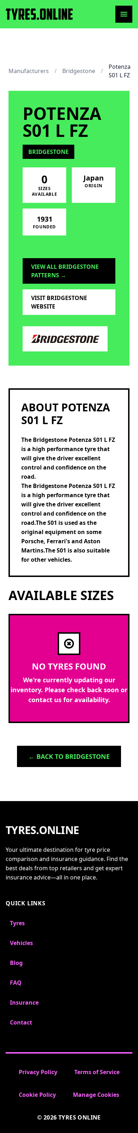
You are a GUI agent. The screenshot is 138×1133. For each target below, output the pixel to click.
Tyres (17, 923)
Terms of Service (97, 1072)
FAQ (16, 983)
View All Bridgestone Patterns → (65, 271)
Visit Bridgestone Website (59, 302)
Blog (16, 963)
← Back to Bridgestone (69, 756)
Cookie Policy (37, 1095)
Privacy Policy (38, 1072)
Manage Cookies (96, 1095)
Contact (21, 1022)
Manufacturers (28, 71)
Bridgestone (78, 71)
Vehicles (21, 943)
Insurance (24, 1002)
